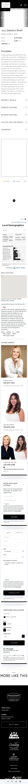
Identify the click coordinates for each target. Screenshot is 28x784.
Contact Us (5, 471)
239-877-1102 (9, 383)
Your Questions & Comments (10, 560)
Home (2, 332)
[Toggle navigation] (25, 5)
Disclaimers (14, 768)
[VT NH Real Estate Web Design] (16, 779)
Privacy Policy (18, 511)
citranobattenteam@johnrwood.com (13, 469)
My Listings (5, 385)
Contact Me (17, 385)
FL (13, 332)
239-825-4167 (9, 427)
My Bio (22, 385)
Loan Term (6, 613)
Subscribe (14, 517)
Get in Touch (14, 724)
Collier (17, 332)
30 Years (7, 616)
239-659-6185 (21, 5)
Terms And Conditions (14, 771)
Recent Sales (11, 385)
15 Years (14, 616)
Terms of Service (9, 598)
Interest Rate (7, 633)
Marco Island (6, 334)
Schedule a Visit (19, 532)
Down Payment (7, 627)
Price (4, 621)
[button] (2, 17)
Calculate (14, 643)
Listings (8, 332)
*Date (4, 549)
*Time (4, 554)
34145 (14, 334)
